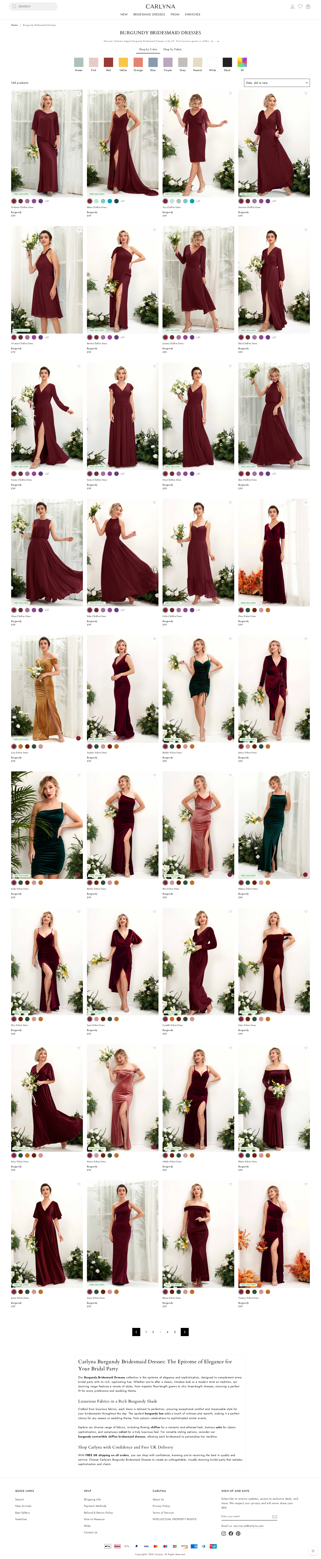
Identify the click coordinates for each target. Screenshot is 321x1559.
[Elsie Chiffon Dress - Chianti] (248, 337)
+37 (47, 201)
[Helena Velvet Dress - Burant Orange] (254, 882)
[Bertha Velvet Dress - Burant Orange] (96, 882)
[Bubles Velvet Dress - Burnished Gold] (192, 746)
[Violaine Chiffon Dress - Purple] (34, 201)
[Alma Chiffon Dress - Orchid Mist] (27, 610)
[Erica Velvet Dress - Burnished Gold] (27, 1155)
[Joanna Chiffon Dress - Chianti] (172, 337)
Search (19, 1499)
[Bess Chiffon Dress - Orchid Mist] (254, 473)
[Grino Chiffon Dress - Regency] (116, 473)
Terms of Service (163, 1513)
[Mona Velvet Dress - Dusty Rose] (185, 1292)
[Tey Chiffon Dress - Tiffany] (185, 201)
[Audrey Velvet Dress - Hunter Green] (96, 746)
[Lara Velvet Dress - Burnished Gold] (20, 746)
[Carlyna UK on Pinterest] (238, 1533)
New (124, 14)
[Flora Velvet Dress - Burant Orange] (254, 610)
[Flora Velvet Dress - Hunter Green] (248, 610)
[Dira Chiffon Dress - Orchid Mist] (178, 473)
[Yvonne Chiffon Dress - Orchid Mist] (27, 337)
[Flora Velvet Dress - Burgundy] (241, 610)
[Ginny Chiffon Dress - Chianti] (20, 473)
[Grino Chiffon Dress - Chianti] (96, 473)
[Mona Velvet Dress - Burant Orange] (172, 1292)
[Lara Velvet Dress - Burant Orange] (27, 746)
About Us (158, 1499)
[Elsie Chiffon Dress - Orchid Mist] (254, 337)
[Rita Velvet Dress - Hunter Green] (185, 882)
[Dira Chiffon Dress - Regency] (192, 473)
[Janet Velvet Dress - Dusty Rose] (34, 1292)
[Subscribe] (274, 1516)
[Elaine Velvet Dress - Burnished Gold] (268, 1155)
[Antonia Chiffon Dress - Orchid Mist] (254, 201)
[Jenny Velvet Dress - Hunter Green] (261, 746)
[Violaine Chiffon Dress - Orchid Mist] (27, 201)
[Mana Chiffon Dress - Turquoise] (110, 201)
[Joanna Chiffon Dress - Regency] (192, 337)
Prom (175, 14)
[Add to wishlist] (79, 93)
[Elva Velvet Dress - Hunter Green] (27, 1019)
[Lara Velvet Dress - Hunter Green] (34, 746)
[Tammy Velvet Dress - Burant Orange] (248, 1292)
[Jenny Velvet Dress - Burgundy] (241, 746)
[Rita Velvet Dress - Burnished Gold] (192, 882)
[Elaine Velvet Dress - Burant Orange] (254, 1155)
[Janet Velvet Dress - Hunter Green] (27, 1292)
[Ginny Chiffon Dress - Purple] (34, 473)
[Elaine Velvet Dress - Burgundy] (241, 1155)
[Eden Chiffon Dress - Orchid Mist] (103, 610)
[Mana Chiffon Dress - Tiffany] (103, 201)
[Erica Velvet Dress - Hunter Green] (20, 1155)
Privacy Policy (161, 1506)
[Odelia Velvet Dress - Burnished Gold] (192, 1155)
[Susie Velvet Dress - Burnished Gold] (116, 1019)
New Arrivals (23, 1506)
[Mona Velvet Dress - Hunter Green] (178, 1292)
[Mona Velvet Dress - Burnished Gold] (192, 1292)
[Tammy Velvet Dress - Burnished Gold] (268, 1292)
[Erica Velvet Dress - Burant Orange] (34, 1155)
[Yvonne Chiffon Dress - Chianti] (20, 337)
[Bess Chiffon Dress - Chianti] (248, 473)
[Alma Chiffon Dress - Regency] (40, 610)
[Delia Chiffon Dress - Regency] (192, 610)
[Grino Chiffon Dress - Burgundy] (89, 473)
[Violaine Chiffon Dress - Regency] (40, 201)
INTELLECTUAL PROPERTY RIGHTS (175, 1519)
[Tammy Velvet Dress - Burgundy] (241, 1292)
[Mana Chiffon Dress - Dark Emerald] (116, 201)
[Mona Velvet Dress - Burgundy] (165, 1292)
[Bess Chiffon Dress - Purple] (261, 473)
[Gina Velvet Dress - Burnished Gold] (268, 1019)
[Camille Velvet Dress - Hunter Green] (185, 1019)
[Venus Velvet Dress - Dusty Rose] (96, 1155)
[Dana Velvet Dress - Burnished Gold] (116, 1292)
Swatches (192, 14)
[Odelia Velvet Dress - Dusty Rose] (185, 1155)
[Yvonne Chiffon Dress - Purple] (34, 337)
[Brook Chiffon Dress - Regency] (116, 337)
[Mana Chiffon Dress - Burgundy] (89, 201)
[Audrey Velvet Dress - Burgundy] (89, 746)
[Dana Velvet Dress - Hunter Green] (96, 1292)
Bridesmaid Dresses (149, 14)
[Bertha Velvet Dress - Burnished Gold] (116, 882)
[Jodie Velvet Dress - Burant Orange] (27, 882)
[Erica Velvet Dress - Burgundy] (14, 1155)
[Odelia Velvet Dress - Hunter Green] (178, 1155)
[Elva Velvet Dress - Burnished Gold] (40, 1019)
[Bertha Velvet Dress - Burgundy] (89, 882)
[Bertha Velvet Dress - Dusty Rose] (110, 882)
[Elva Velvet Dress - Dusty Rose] (34, 1019)
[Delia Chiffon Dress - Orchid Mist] (178, 610)
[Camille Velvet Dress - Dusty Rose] (192, 1019)
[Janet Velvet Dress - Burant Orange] (20, 1292)
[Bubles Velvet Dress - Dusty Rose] (185, 746)
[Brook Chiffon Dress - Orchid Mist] (103, 337)
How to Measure (94, 1519)
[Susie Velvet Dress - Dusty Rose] (96, 1019)
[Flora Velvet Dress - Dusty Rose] (261, 610)
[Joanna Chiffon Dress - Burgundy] (165, 337)
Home (14, 25)
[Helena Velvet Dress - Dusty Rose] (261, 882)
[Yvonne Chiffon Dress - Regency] (40, 337)
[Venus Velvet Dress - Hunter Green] (110, 1155)
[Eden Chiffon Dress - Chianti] (96, 610)
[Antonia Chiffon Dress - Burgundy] (241, 201)
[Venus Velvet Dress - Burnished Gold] (116, 1155)
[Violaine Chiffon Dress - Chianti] (20, 201)
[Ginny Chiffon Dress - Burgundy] (14, 473)
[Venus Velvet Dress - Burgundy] (89, 1155)
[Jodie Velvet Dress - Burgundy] (14, 882)
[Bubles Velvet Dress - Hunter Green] (172, 746)
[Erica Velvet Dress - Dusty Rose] (40, 1155)
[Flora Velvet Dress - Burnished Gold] (268, 610)
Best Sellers (22, 1513)
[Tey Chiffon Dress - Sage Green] (178, 201)
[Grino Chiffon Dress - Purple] (110, 473)
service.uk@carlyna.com (249, 1526)
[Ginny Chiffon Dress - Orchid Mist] (27, 473)
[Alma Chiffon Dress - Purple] (34, 610)
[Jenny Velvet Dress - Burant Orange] (254, 746)
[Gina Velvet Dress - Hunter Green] (254, 1019)
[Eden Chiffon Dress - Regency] (116, 610)
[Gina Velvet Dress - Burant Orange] (248, 1019)
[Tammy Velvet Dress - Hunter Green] (254, 1292)
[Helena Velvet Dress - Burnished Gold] (268, 882)
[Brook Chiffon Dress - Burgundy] (89, 337)
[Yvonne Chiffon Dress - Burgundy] (14, 337)
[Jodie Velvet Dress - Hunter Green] (20, 882)
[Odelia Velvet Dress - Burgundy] (165, 1155)
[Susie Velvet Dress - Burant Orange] (103, 1019)
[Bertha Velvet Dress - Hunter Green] (103, 882)
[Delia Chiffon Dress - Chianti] (172, 610)
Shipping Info (92, 1499)
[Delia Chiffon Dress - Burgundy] (165, 610)
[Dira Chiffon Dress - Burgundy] (165, 473)
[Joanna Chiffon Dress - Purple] (185, 337)
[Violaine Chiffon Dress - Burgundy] (14, 201)
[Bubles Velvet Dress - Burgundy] (165, 746)
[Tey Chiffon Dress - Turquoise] (192, 201)
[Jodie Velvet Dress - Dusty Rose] (34, 882)
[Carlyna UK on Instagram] (223, 1533)
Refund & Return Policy (98, 1513)
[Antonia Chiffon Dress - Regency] (268, 201)
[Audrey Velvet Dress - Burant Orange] (110, 746)
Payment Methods (95, 1506)
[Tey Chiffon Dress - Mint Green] (172, 201)
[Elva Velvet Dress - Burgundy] (14, 1019)
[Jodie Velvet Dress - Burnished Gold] (40, 882)
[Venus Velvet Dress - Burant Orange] (103, 1155)
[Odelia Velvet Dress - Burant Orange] (172, 1155)
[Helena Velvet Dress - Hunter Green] (248, 882)
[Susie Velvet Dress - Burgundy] (89, 1019)
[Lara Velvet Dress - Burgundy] (14, 746)
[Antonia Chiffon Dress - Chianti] (248, 201)
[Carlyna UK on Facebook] (231, 1533)
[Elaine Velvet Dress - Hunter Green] (248, 1155)
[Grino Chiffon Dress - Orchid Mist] (103, 473)
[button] (78, 64)
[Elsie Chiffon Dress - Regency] (268, 337)
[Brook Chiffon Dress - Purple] (110, 337)
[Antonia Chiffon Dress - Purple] (261, 201)
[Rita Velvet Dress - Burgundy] (165, 882)
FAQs (87, 1526)
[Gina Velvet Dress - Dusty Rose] (261, 1019)
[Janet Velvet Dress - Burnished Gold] (40, 1292)
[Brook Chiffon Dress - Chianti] (96, 337)
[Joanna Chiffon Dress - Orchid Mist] (178, 337)
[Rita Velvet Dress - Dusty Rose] (172, 882)
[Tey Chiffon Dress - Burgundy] (165, 201)
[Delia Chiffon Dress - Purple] (185, 610)
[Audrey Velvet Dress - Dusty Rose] (103, 746)
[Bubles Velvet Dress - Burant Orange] (178, 746)
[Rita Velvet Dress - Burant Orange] (178, 882)
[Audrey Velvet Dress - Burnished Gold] (116, 746)
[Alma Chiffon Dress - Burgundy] (14, 610)
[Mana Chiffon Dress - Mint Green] (96, 201)
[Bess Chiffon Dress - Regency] (268, 473)
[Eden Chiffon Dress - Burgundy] (89, 610)
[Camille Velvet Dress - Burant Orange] (178, 1019)
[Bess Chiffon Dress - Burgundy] (241, 473)
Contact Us (91, 1532)
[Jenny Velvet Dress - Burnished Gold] (268, 746)
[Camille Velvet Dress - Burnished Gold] (172, 1019)
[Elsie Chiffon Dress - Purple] (261, 337)
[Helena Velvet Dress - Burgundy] (241, 882)
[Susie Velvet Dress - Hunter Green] (110, 1019)
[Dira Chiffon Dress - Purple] (185, 473)
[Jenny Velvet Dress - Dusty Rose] (248, 746)
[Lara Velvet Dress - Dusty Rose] (40, 746)
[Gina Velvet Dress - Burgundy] (241, 1019)
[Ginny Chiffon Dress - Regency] (40, 473)
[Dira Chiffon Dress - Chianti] (172, 473)
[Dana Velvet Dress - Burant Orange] (103, 1292)
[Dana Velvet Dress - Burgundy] (89, 1292)
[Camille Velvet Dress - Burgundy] (165, 1019)
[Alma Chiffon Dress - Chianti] (20, 610)
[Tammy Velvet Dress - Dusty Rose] (261, 1292)
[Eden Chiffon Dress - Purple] (110, 610)
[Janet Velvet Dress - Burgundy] (14, 1292)
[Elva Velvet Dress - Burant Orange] (20, 1019)
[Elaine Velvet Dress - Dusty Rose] (261, 1155)
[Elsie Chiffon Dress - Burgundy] (241, 337)
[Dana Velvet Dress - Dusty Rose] (110, 1292)
